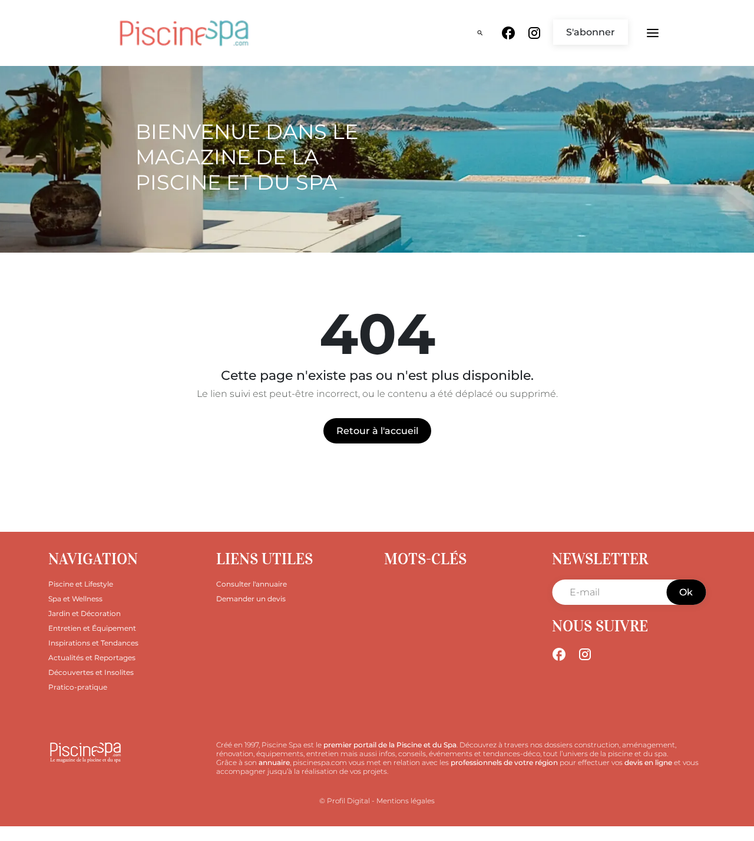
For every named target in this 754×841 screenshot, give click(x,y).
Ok (686, 592)
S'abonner (590, 32)
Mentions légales (405, 800)
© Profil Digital (344, 800)
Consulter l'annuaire (251, 584)
